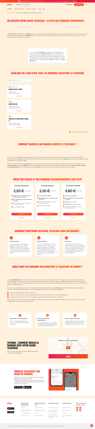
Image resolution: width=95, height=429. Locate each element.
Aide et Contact (65, 410)
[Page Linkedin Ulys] (77, 410)
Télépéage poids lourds (40, 410)
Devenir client (79, 4)
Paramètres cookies (60, 426)
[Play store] (18, 387)
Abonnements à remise (26, 410)
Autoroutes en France (53, 407)
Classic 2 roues (24, 415)
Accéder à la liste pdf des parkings (79, 132)
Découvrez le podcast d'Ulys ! (67, 416)
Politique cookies (50, 426)
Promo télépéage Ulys (25, 413)
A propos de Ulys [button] (66, 403)
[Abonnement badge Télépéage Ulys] (9, 4)
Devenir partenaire (39, 415)
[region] (61, 104)
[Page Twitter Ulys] (80, 408)
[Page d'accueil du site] (9, 403)
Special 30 (23, 407)
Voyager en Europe (39, 407)
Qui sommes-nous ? (66, 407)
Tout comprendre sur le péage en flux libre (54, 411)
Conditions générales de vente (23, 426)
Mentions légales (11, 426)
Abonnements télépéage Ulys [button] (25, 404)
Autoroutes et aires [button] (54, 403)
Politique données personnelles (38, 426)
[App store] (27, 387)
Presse (63, 413)
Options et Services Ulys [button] (40, 404)
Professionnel (26, 4)
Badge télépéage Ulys (11, 12)
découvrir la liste (13, 322)
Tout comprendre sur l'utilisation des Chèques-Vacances (54, 416)
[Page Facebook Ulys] (77, 408)
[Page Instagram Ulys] (80, 410)
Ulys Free (37, 413)
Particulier (18, 4)
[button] (74, 1)
